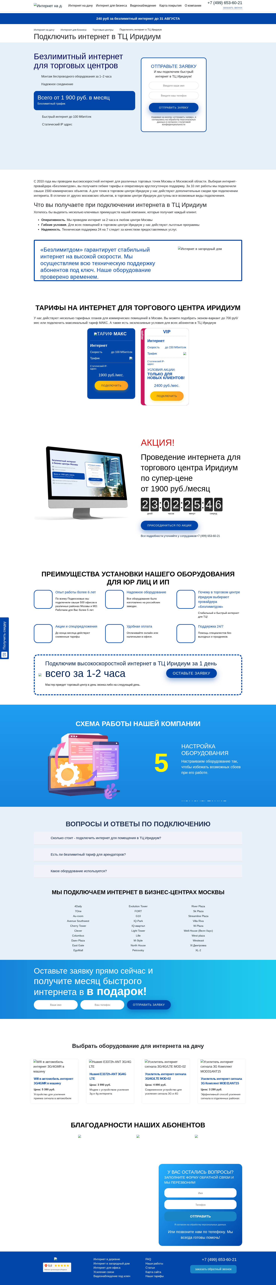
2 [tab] (189, 804)
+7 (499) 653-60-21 (224, 3)
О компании (193, 5)
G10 (138, 916)
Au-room (78, 916)
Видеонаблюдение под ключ (112, 1276)
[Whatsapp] (219, 8)
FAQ (148, 1259)
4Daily (78, 906)
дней (149, 513)
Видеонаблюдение (143, 5)
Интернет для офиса (107, 1267)
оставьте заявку (191, 673)
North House (138, 945)
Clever (78, 930)
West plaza (198, 935)
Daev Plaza (78, 940)
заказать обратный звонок (213, 1269)
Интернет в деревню (107, 1259)
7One (78, 911)
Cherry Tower (78, 925)
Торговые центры (103, 29)
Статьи (150, 1267)
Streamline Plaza (198, 916)
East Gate (78, 945)
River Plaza (198, 906)
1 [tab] (183, 804)
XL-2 (198, 950)
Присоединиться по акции (169, 525)
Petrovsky (138, 950)
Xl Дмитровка (198, 945)
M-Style (138, 940)
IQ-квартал (138, 925)
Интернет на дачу (80, 5)
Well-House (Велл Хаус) (198, 930)
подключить (167, 396)
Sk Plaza (198, 911)
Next (160, 785)
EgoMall (78, 950)
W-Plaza (198, 925)
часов (171, 513)
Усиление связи (104, 1272)
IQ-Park (138, 920)
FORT (138, 911)
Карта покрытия (170, 5)
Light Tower (138, 930)
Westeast (198, 940)
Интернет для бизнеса (111, 5)
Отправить (200, 1216)
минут (192, 513)
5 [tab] (205, 804)
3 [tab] (194, 804)
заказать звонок (232, 7)
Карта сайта (153, 1272)
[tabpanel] (191, 771)
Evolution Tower (138, 906)
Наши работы (154, 1263)
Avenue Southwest (78, 920)
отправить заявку (174, 107)
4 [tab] (200, 804)
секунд (213, 513)
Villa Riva (198, 920)
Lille (138, 935)
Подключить (111, 385)
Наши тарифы (155, 1276)
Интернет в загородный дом (112, 1263)
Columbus (78, 935)
